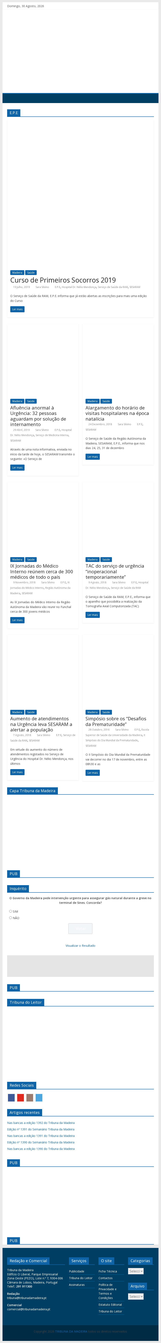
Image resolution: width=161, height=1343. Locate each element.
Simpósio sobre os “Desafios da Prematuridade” (116, 721)
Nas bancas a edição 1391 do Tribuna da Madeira (41, 1136)
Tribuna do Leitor (80, 1278)
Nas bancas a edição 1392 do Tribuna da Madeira (41, 1123)
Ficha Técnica (108, 1271)
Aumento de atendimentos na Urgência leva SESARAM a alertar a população (41, 724)
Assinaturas (77, 1285)
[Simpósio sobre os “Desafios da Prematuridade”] (118, 637)
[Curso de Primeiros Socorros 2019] (80, 122)
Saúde (31, 272)
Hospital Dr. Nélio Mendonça (79, 287)
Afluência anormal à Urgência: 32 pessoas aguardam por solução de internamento (38, 415)
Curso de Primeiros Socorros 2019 (63, 279)
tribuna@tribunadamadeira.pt (27, 1298)
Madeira (17, 272)
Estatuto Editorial (110, 1305)
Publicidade (76, 1271)
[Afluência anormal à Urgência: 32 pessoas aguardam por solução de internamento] (43, 326)
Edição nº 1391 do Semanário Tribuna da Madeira (40, 1129)
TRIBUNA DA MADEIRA (71, 1331)
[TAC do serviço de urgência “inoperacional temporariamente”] (118, 484)
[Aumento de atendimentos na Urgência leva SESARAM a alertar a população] (43, 637)
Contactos (106, 1278)
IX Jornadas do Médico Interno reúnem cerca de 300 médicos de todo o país (41, 571)
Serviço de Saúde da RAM (113, 287)
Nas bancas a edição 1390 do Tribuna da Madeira (41, 1149)
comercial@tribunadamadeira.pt (28, 1309)
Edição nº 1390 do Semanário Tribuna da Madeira (40, 1142)
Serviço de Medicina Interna (52, 435)
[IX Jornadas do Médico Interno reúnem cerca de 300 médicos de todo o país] (43, 484)
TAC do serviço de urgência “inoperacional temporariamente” (115, 571)
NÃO (16, 918)
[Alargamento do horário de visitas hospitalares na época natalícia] (118, 326)
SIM (15, 911)
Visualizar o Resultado (80, 946)
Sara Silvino (42, 287)
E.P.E (57, 287)
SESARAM (135, 287)
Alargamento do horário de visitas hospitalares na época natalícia (117, 413)
